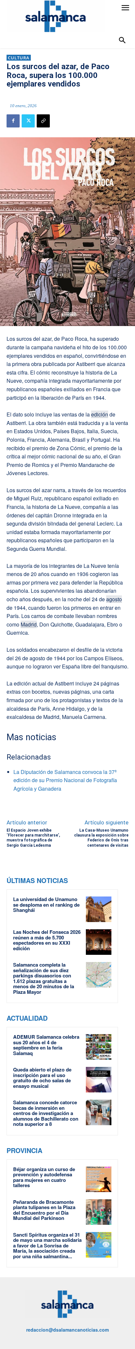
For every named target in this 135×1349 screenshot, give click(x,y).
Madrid (29, 624)
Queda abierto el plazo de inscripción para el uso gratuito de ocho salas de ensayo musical (42, 1077)
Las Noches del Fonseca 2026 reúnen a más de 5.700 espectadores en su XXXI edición (47, 940)
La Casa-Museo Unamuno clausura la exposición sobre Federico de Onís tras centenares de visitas (101, 838)
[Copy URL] (43, 120)
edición (99, 414)
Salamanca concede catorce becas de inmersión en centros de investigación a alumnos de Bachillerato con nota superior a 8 (45, 1113)
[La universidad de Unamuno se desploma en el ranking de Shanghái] (98, 909)
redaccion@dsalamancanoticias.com (67, 1329)
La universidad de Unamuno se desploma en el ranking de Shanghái (46, 905)
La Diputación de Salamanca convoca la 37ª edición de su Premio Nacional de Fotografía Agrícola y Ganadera (65, 780)
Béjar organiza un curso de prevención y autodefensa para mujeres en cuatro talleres (44, 1177)
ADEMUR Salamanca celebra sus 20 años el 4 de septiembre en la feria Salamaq (46, 1045)
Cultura (18, 58)
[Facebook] (13, 120)
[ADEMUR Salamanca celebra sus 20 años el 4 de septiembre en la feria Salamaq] (98, 1047)
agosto (114, 599)
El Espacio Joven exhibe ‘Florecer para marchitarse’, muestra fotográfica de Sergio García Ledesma (33, 838)
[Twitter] (28, 120)
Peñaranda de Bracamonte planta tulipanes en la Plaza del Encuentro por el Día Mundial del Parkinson (44, 1210)
